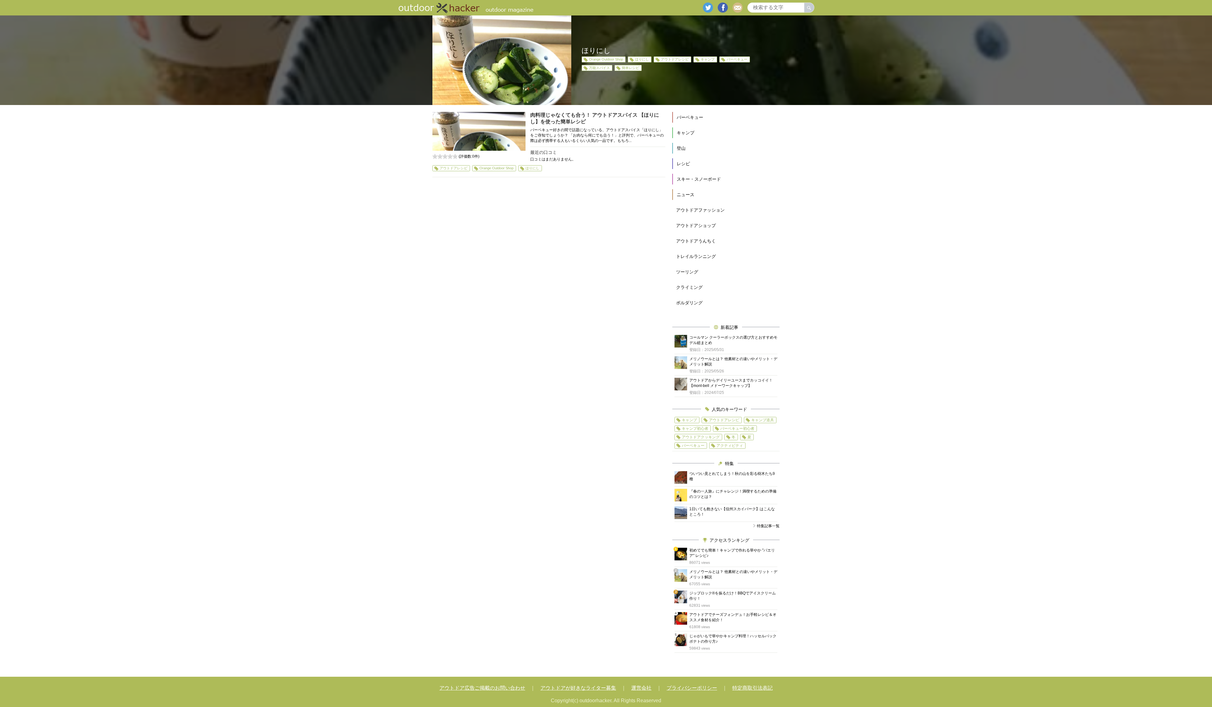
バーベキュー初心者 (737, 428)
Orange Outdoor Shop (606, 59)
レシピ (683, 163)
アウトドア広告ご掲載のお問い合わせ (482, 688)
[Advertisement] (548, 240)
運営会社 (641, 688)
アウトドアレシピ (675, 59)
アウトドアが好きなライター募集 (578, 688)
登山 (681, 148)
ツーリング (687, 271)
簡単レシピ (630, 68)
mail (738, 8)
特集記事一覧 (768, 526)
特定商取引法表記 (752, 688)
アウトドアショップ (696, 225)
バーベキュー (737, 59)
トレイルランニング (696, 256)
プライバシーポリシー (692, 688)
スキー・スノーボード (699, 179)
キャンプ (708, 59)
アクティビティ (729, 445)
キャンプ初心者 (695, 428)
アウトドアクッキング (701, 437)
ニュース (685, 194)
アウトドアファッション (700, 210)
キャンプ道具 (762, 420)
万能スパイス (599, 68)
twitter (708, 8)
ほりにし (642, 59)
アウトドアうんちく (696, 240)
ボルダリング (689, 302)
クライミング (689, 287)
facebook (723, 8)
